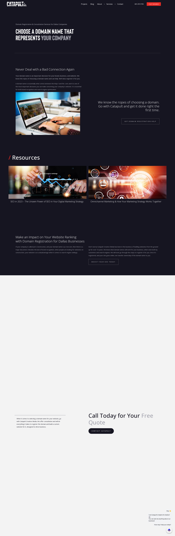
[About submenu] (104, 4)
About (99, 4)
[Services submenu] (115, 4)
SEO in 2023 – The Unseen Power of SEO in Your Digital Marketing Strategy (47, 201)
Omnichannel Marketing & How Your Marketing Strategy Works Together (126, 201)
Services (109, 4)
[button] (140, 121)
